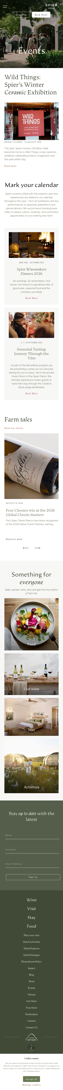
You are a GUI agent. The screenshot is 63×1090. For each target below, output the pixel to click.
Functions (31, 1008)
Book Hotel (41, 15)
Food (31, 926)
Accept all (31, 1079)
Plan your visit (31, 935)
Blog (31, 975)
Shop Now (21, 15)
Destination (31, 1014)
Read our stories (13, 428)
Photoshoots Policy (31, 962)
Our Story (31, 1001)
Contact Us (32, 1028)
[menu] (5, 7)
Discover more (14, 539)
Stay (32, 918)
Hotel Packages (31, 955)
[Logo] (51, 6)
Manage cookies (31, 1085)
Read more (10, 166)
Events (31, 988)
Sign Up (33, 877)
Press (31, 981)
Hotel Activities (31, 942)
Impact (31, 968)
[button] (37, 548)
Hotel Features (31, 949)
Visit (31, 909)
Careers (31, 1021)
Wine (32, 900)
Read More (31, 298)
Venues (31, 995)
